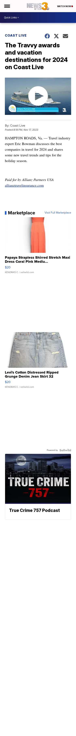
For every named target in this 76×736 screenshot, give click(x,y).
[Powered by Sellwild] (65, 450)
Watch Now (64, 6)
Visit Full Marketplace (58, 212)
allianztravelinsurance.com (24, 185)
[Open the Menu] (7, 6)
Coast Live (16, 35)
